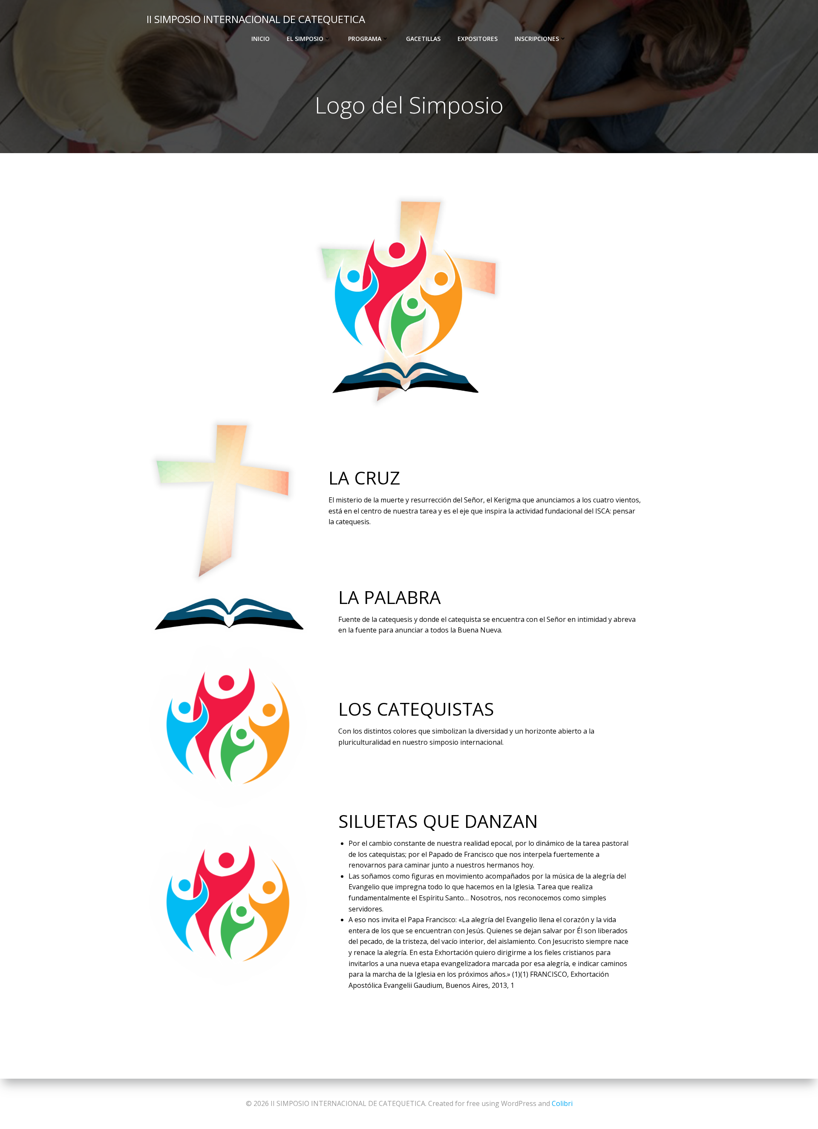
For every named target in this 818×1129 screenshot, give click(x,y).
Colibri (562, 1103)
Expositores (478, 39)
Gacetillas (423, 39)
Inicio (260, 39)
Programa (364, 39)
